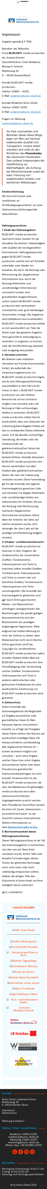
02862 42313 (29, 1139)
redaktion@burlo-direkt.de (25, 96)
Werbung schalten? (13, 1121)
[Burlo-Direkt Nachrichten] (23, 7)
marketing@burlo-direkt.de (17, 123)
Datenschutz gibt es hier (22, 827)
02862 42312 (29, 1134)
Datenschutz (9, 1113)
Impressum (8, 1110)
